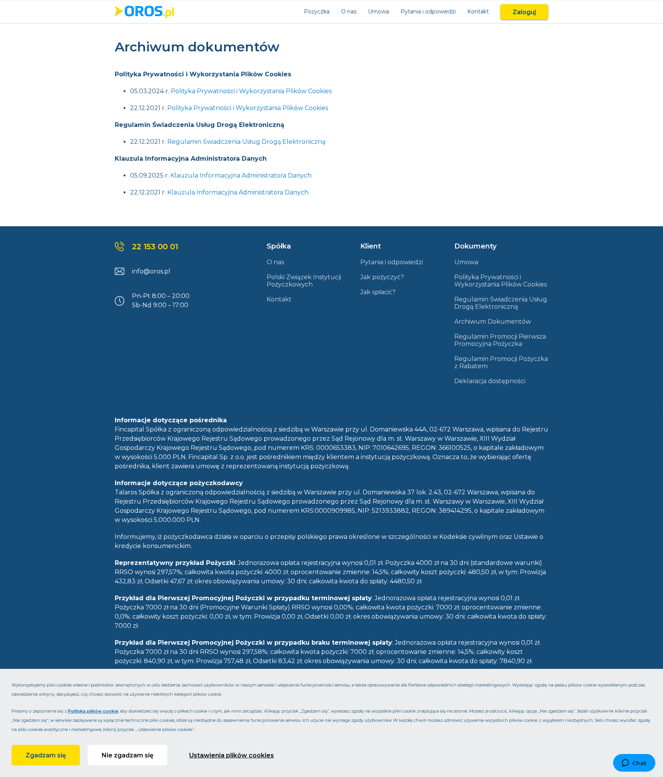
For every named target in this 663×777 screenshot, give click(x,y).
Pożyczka (317, 11)
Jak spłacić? (378, 292)
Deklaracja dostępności (489, 381)
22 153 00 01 (155, 246)
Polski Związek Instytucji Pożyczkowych (304, 280)
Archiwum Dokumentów (492, 321)
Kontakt (478, 11)
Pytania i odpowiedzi (428, 11)
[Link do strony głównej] (144, 12)
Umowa (378, 11)
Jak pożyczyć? (382, 277)
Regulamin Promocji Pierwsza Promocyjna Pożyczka (500, 340)
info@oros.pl (151, 271)
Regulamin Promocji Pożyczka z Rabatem (501, 362)
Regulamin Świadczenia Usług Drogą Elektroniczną (246, 141)
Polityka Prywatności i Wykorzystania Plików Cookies (251, 91)
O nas (348, 11)
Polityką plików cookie (93, 711)
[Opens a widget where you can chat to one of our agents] (634, 763)
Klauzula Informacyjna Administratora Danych (241, 175)
